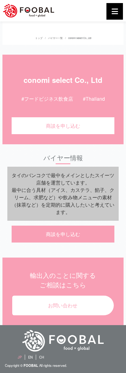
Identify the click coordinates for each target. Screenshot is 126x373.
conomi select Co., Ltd (79, 38)
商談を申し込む (63, 125)
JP (20, 357)
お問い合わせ (62, 305)
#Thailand (94, 98)
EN (30, 357)
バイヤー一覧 (55, 38)
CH (41, 357)
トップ (39, 38)
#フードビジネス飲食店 (47, 98)
